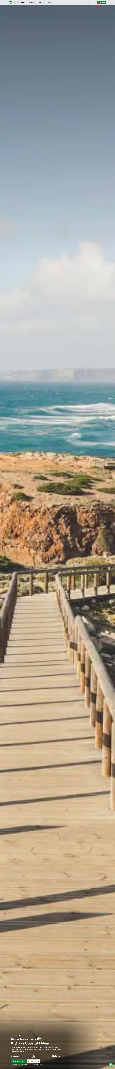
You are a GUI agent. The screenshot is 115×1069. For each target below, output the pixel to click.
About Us (41, 2)
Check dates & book (18, 1061)
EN (86, 2)
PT (91, 2)
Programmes (21, 2)
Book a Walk (101, 2)
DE (89, 2)
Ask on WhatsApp (34, 1061)
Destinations (32, 2)
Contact (50, 2)
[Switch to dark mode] (94, 2)
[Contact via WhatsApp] (111, 1065)
